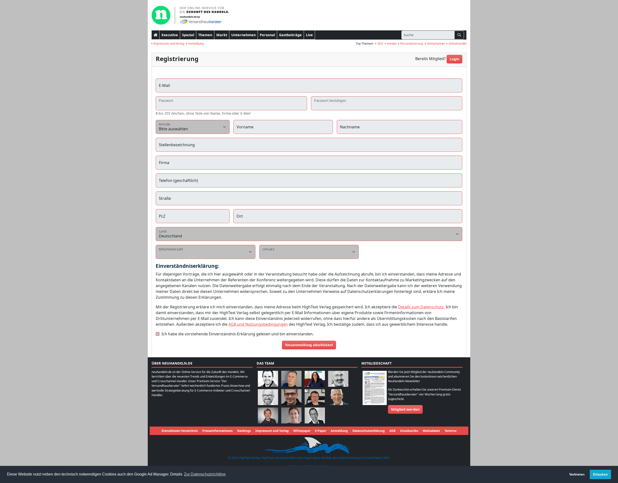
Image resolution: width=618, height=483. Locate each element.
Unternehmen (243, 35)
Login (454, 59)
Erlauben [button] (600, 474)
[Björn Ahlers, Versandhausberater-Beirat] (268, 378)
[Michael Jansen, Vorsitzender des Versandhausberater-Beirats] (338, 397)
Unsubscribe (409, 431)
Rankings (244, 431)
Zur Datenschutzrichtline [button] (205, 474)
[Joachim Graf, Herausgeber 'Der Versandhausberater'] (338, 378)
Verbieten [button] (577, 474)
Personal (267, 35)
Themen (205, 35)
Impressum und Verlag (168, 43)
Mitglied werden (405, 409)
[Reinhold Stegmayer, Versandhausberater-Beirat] (314, 415)
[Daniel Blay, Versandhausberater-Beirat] (291, 378)
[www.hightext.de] (309, 445)
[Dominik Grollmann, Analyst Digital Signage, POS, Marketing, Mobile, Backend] (268, 397)
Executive (170, 35)
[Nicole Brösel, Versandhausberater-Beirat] (314, 378)
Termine (450, 431)
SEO (380, 43)
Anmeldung (195, 43)
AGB (392, 431)
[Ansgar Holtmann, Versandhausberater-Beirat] (314, 397)
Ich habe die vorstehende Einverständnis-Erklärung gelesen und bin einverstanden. (238, 334)
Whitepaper (301, 431)
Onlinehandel (457, 43)
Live (309, 35)
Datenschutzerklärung (368, 431)
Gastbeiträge (290, 35)
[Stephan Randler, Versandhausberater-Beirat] (268, 415)
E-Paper (320, 431)
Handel (391, 43)
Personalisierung (411, 43)
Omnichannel (435, 43)
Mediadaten (431, 431)
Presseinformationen (217, 431)
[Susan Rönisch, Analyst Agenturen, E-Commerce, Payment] (291, 415)
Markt (221, 35)
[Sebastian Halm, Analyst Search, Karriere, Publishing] (291, 397)
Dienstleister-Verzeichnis (180, 431)
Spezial (188, 35)
